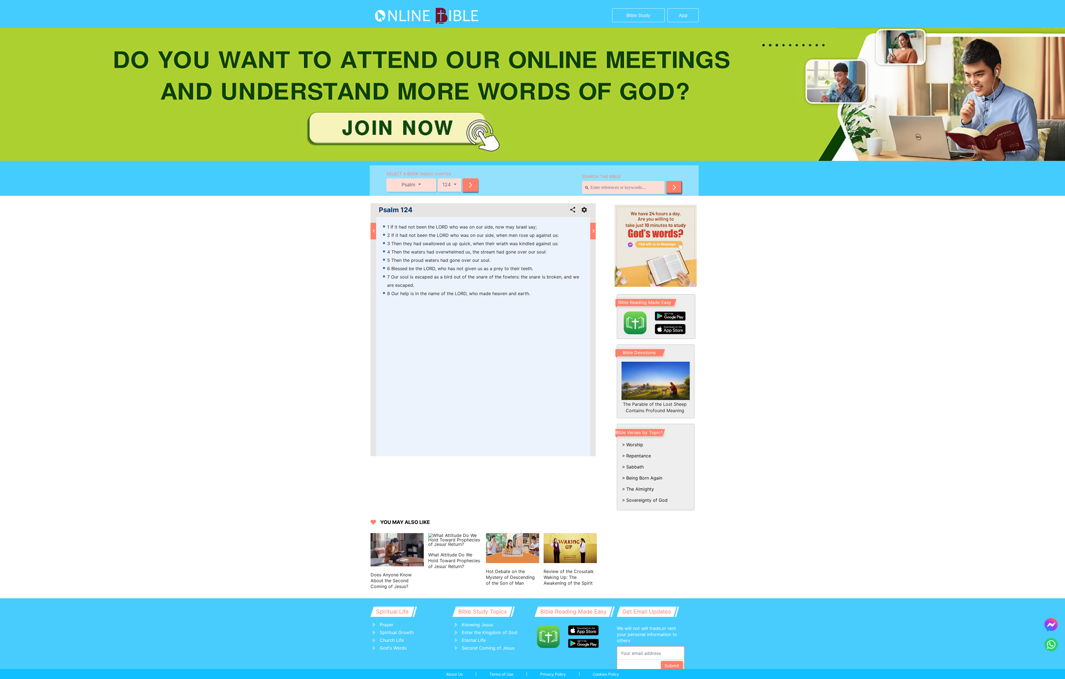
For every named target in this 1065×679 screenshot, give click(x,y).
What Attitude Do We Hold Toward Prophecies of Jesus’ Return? (454, 560)
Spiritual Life (392, 611)
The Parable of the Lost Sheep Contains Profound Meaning (655, 407)
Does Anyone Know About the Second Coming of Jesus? (391, 580)
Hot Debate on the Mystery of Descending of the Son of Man (510, 577)
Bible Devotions (639, 352)
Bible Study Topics (482, 611)
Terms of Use (501, 674)
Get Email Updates (646, 611)
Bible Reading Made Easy (644, 302)
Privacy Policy (553, 674)
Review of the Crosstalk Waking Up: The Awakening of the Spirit (569, 577)
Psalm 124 (395, 210)
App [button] (683, 15)
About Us (454, 674)
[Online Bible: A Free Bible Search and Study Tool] (409, 14)
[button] (470, 185)
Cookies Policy (606, 674)
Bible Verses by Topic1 (639, 432)
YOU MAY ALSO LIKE (405, 522)
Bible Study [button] (638, 15)
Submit (672, 665)
